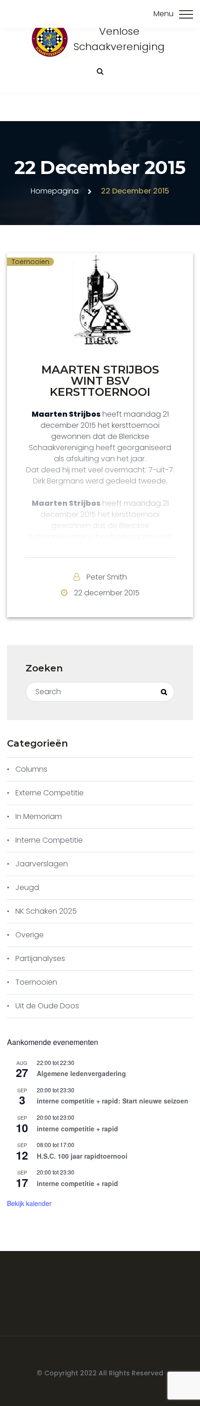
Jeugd (27, 887)
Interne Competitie (49, 840)
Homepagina (55, 191)
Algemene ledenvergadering (81, 1073)
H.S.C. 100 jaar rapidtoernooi (82, 1156)
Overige (29, 934)
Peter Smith (107, 577)
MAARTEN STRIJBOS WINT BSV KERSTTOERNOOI (100, 381)
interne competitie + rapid (77, 1128)
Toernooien (30, 262)
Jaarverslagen (41, 863)
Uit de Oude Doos (47, 1005)
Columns (31, 769)
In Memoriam (38, 816)
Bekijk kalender (29, 1203)
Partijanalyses (40, 958)
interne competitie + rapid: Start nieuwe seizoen (112, 1100)
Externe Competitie (49, 792)
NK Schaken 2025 (46, 911)
